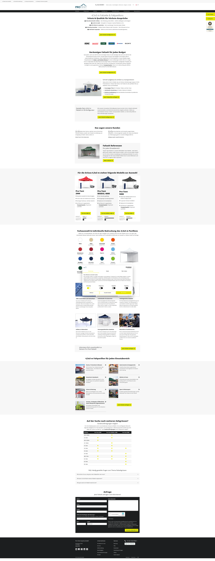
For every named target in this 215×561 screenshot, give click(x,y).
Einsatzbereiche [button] (115, 11)
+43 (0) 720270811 (100, 4)
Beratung (116, 543)
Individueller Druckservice (105, 298)
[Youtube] (76, 549)
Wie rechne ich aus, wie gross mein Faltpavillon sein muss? (91, 474)
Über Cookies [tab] (124, 271)
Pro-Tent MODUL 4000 (107, 213)
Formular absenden (131, 530)
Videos (115, 552)
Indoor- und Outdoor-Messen (100, 60)
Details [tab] (107, 271)
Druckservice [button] (126, 11)
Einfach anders (109, 4)
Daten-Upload (117, 554)
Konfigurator (105, 11)
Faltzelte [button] (77, 11)
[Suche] (133, 4)
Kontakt (129, 4)
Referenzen (121, 4)
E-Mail (78, 509)
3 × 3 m (86, 448)
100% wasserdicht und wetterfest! (85, 298)
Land (88, 521)
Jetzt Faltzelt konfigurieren (107, 34)
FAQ (114, 545)
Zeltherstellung (100, 548)
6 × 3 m (86, 459)
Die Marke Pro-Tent (101, 543)
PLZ (78, 521)
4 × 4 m (86, 453)
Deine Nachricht (111, 499)
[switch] (101, 288)
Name (78, 499)
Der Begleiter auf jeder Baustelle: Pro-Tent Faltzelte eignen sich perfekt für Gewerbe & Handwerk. (95, 381)
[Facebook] (79, 549)
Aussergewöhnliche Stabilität (106, 329)
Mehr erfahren (107, 160)
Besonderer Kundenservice (127, 329)
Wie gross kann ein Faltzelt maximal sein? (87, 482)
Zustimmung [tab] (90, 271)
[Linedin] (84, 549)
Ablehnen (91, 292)
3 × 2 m (86, 445)
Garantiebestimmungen (102, 552)
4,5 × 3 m (86, 456)
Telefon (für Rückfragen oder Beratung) (86, 514)
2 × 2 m (86, 437)
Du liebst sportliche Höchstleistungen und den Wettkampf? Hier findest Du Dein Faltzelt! (129, 392)
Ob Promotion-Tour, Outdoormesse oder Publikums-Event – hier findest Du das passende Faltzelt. (95, 369)
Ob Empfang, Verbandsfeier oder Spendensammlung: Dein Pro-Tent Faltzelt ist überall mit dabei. (95, 407)
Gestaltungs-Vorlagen (118, 550)
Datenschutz (133, 557)
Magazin (125, 4)
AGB (138, 557)
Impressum (128, 557)
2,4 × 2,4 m (86, 440)
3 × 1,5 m (86, 443)
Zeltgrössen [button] (86, 11)
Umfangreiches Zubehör (126, 298)
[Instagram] (82, 549)
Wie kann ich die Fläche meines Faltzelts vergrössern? (89, 478)
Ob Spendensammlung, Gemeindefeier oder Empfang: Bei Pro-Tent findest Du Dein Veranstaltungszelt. (129, 381)
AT (137, 4)
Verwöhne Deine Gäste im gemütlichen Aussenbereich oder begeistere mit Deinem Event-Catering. (129, 369)
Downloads (116, 548)
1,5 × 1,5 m (86, 435)
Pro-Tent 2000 (85, 213)
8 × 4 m (86, 464)
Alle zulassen (123, 292)
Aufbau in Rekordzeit (82, 329)
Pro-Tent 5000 (128, 213)
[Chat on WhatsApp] (132, 544)
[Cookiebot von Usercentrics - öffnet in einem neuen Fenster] (126, 267)
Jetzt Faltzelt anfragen (127, 348)
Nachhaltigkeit (115, 4)
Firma (78, 504)
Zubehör (95, 11)
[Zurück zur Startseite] (81, 6)
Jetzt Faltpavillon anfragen (110, 97)
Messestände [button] (137, 11)
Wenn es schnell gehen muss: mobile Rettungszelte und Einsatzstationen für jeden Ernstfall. (95, 393)
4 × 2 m (86, 451)
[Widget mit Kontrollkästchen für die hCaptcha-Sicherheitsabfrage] (116, 514)
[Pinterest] (87, 549)
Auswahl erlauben (107, 292)
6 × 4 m (86, 461)
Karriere (99, 545)
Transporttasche (108, 65)
